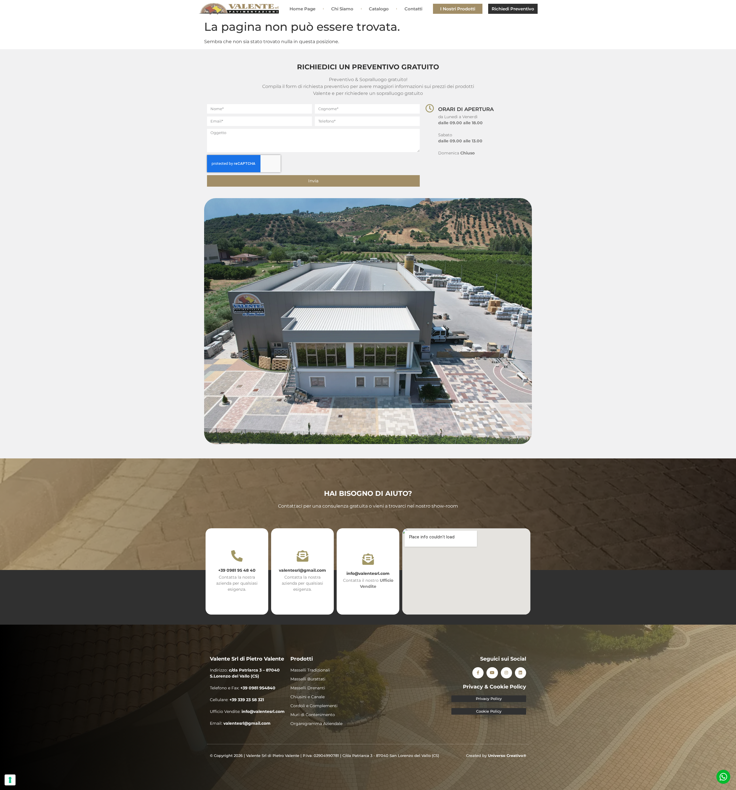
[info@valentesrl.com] (368, 559)
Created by (496, 755)
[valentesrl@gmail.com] (302, 556)
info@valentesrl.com (368, 573)
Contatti (413, 9)
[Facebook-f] (478, 672)
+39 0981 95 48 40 (237, 570)
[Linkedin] (520, 672)
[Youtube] (492, 672)
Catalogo (379, 9)
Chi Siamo (342, 9)
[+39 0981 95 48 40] (237, 556)
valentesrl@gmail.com (302, 570)
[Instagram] (506, 672)
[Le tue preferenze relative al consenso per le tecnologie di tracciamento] (10, 779)
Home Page (302, 9)
